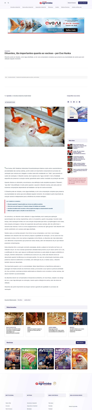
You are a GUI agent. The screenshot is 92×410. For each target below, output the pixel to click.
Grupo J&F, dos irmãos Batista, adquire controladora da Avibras (79, 152)
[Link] (12, 358)
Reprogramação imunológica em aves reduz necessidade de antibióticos (35, 330)
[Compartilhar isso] (68, 102)
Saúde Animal (27, 95)
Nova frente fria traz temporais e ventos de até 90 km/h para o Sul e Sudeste (79, 146)
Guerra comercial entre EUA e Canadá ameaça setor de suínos (80, 170)
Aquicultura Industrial (32, 406)
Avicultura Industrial (18, 95)
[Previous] (7, 325)
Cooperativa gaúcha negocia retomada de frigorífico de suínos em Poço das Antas (79, 158)
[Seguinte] (85, 325)
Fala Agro (51, 403)
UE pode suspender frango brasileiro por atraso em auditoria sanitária (25, 204)
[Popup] (5, 3)
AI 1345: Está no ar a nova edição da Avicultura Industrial (56, 330)
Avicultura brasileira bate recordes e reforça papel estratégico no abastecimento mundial (30, 208)
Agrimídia (9, 95)
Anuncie (8, 406)
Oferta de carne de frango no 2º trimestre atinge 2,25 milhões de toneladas (26, 206)
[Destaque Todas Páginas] (46, 26)
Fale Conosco (9, 408)
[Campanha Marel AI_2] (77, 114)
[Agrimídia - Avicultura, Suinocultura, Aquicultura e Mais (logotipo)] (46, 2)
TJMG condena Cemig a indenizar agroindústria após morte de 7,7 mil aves (79, 164)
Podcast (50, 408)
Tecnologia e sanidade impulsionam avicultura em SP (77, 330)
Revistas (50, 406)
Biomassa (29, 408)
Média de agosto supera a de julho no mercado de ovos (21, 210)
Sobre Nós (8, 403)
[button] (8, 2)
